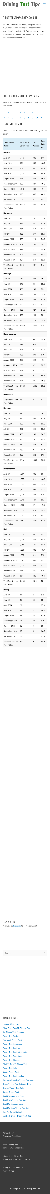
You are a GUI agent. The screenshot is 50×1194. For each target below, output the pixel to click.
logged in (17, 926)
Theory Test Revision (11, 1036)
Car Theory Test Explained (13, 1032)
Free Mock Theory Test (12, 1040)
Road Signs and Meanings (13, 1096)
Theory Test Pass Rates (12, 1056)
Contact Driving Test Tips (13, 1148)
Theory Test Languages (12, 1044)
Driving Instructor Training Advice (16, 1159)
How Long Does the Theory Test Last (18, 1080)
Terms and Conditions (12, 1136)
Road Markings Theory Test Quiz (16, 1108)
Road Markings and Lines (13, 1104)
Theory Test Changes (11, 1060)
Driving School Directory (13, 1167)
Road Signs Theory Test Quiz (14, 1100)
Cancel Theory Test (11, 1092)
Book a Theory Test (11, 1072)
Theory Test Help (10, 1068)
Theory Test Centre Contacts (15, 1052)
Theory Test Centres (11, 1048)
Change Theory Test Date (13, 1088)
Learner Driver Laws (11, 1024)
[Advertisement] (25, 986)
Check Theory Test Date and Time (17, 1084)
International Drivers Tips (13, 1156)
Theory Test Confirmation (13, 1076)
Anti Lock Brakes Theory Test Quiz (17, 1116)
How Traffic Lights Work (12, 1112)
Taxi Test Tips (8, 1171)
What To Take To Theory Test (15, 1064)
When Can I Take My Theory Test (16, 1028)
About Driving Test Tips (12, 1144)
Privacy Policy (8, 1133)
